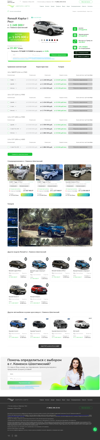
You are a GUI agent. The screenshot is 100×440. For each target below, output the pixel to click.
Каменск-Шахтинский (11, 2)
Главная (42, 6)
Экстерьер (12, 218)
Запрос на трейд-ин (83, 56)
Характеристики (42, 67)
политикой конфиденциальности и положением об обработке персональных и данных (24, 387)
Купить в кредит (27, 195)
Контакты (90, 6)
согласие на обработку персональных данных (16, 416)
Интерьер (12, 237)
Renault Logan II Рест (15, 270)
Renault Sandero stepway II (81, 271)
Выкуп (63, 6)
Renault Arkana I (35, 296)
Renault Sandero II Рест (59, 270)
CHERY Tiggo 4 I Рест (16, 182)
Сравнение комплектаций (17, 67)
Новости (84, 6)
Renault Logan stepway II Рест (37, 271)
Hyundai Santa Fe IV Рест (59, 331)
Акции (68, 6)
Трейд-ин (58, 6)
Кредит (53, 6)
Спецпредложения (75, 6)
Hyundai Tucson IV (35, 331)
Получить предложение (59, 55)
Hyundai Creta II (13, 331)
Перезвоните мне (24, 383)
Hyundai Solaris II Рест (73, 182)
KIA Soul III (76, 331)
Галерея (61, 67)
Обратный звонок (85, 1)
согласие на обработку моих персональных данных (43, 58)
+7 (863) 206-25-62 (60, 1)
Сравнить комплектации (20, 154)
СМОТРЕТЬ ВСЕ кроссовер (50, 346)
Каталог (47, 6)
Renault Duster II (14, 296)
